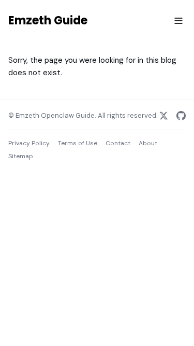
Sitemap (20, 156)
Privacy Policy (29, 143)
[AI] (181, 115)
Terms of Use (77, 143)
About (148, 143)
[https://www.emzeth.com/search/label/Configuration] (163, 115)
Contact (118, 143)
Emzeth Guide (47, 20)
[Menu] (178, 21)
